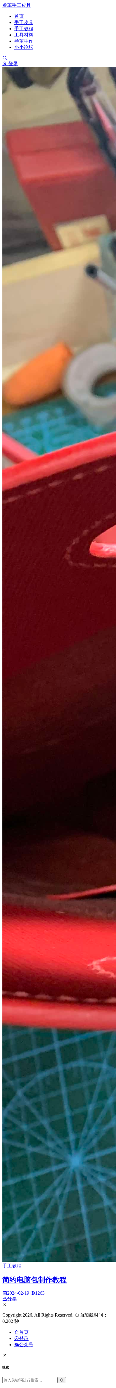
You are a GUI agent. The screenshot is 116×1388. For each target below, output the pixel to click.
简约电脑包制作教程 (34, 1280)
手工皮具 (23, 22)
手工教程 (23, 28)
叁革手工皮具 (16, 5)
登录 (12, 63)
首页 (19, 16)
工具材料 (23, 34)
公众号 (26, 1344)
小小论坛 (23, 47)
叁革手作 (23, 41)
